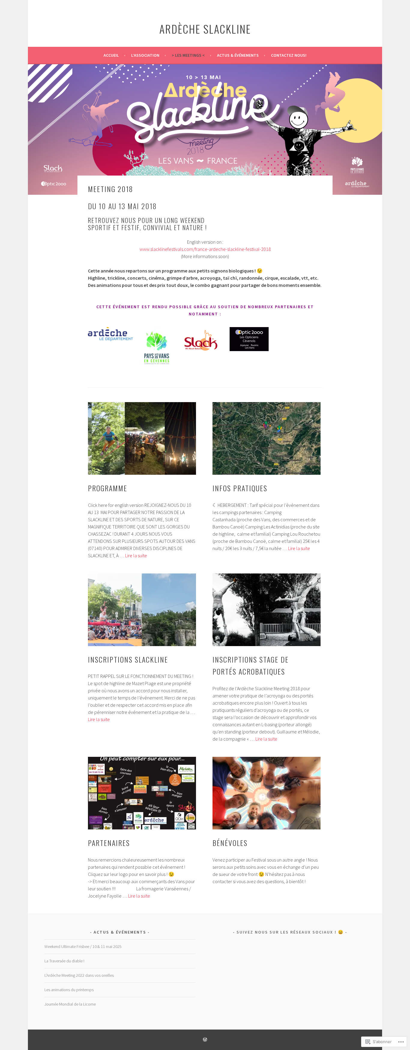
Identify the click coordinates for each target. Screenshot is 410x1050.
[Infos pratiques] (267, 438)
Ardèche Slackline (205, 29)
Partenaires (109, 842)
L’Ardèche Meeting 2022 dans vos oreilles (79, 975)
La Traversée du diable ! (64, 961)
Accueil (111, 55)
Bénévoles (230, 842)
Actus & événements (238, 55)
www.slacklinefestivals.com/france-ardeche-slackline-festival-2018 (205, 249)
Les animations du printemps (69, 989)
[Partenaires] (142, 793)
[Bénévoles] (267, 793)
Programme (107, 488)
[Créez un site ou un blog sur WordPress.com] (205, 1040)
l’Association (145, 55)
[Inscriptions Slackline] (142, 609)
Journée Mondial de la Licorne (70, 1004)
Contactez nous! (288, 55)
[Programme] (142, 438)
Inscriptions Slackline (128, 659)
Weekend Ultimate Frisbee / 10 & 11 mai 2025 (83, 946)
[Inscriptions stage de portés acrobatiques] (267, 609)
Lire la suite (136, 555)
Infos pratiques (240, 488)
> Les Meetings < (188, 55)
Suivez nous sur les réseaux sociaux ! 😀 (290, 932)
